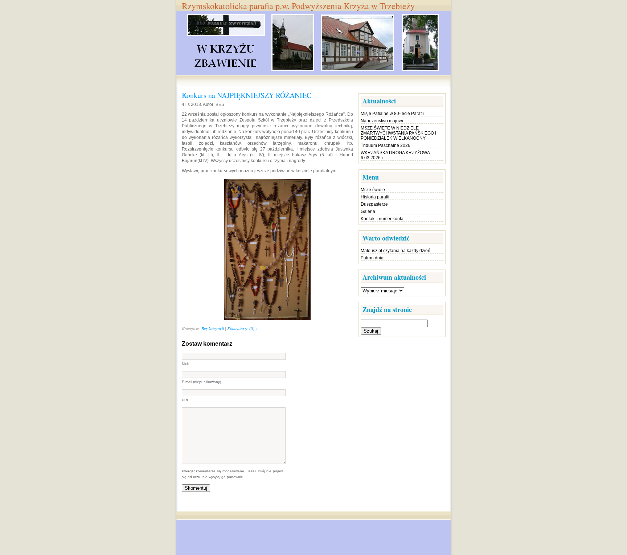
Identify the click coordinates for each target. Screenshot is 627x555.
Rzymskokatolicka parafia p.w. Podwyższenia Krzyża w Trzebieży (298, 6)
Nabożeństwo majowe (383, 120)
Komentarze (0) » (242, 328)
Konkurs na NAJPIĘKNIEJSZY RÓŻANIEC (246, 95)
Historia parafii (375, 197)
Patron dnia (372, 257)
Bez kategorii (212, 328)
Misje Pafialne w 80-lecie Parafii (392, 113)
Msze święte (373, 189)
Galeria (368, 211)
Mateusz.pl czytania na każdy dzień (395, 250)
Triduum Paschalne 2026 (385, 145)
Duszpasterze (374, 204)
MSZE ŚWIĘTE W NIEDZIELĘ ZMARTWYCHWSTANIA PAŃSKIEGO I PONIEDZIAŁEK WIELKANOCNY (398, 133)
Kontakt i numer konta (382, 218)
